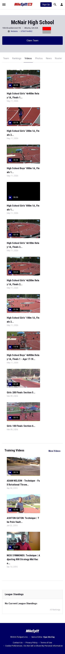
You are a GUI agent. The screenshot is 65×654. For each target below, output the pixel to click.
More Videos (54, 451)
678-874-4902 (26, 31)
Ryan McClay (49, 637)
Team (6, 58)
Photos (39, 58)
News (49, 58)
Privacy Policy (31, 643)
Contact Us (18, 643)
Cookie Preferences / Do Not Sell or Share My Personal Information (34, 646)
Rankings (16, 58)
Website (14, 31)
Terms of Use (46, 643)
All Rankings (55, 610)
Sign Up (46, 4)
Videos (28, 58)
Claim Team (33, 40)
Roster (58, 58)
